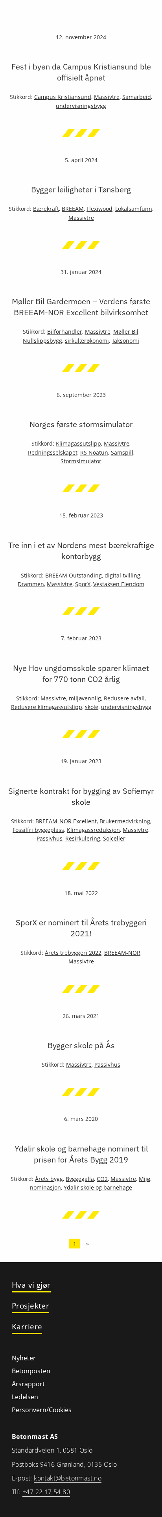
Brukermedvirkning (124, 821)
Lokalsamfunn (133, 208)
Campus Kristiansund (62, 97)
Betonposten (31, 1371)
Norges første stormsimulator (81, 424)
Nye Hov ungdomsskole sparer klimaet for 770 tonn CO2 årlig (81, 673)
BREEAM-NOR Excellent (66, 821)
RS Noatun (94, 452)
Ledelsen (25, 1397)
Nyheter (24, 1358)
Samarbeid (136, 97)
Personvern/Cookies (42, 1410)
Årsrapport (28, 1384)
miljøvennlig (85, 698)
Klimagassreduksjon (93, 829)
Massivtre (107, 97)
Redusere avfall (124, 698)
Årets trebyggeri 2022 (73, 952)
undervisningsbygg (81, 106)
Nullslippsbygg (42, 340)
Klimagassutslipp (78, 443)
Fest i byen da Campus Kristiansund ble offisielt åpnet (81, 72)
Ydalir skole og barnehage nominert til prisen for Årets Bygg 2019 (81, 1154)
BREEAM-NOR (122, 952)
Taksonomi (125, 340)
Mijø (144, 1179)
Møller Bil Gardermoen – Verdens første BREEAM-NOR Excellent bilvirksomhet (81, 307)
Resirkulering (82, 838)
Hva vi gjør (31, 1285)
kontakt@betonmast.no (67, 1478)
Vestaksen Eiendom (118, 584)
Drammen (31, 584)
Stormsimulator (81, 461)
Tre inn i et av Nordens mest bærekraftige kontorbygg (81, 550)
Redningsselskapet (52, 452)
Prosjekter (30, 1306)
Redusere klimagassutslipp (46, 707)
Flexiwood (99, 208)
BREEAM (73, 208)
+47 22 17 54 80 (46, 1492)
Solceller (114, 838)
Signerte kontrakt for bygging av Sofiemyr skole (81, 796)
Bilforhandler (64, 331)
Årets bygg (49, 1179)
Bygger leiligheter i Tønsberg (81, 189)
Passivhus (50, 838)
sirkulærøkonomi (87, 340)
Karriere (27, 1327)
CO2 (102, 1179)
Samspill (122, 452)
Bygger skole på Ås (81, 1045)
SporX (82, 584)
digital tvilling (122, 575)
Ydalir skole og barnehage (98, 1187)
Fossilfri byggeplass (38, 829)
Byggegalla (80, 1179)
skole (91, 707)
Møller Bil (125, 331)
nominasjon (45, 1187)
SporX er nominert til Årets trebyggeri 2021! (81, 928)
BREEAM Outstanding (73, 575)
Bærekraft (46, 208)
